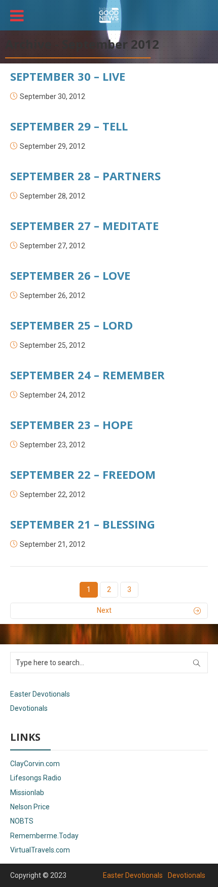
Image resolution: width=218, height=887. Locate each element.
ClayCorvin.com (35, 764)
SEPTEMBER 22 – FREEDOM (83, 474)
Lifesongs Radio (35, 778)
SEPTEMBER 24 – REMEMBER (87, 374)
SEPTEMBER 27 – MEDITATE (84, 225)
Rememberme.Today (44, 836)
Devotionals (29, 708)
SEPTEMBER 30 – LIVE (67, 76)
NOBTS (21, 821)
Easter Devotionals (40, 694)
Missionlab (27, 793)
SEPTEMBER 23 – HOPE (71, 424)
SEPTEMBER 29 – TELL (69, 126)
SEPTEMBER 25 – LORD (71, 325)
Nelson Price (30, 807)
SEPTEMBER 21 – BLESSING (82, 524)
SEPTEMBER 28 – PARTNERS (85, 175)
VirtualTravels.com (40, 850)
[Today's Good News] (109, 14)
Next (104, 610)
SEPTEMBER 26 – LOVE (70, 275)
